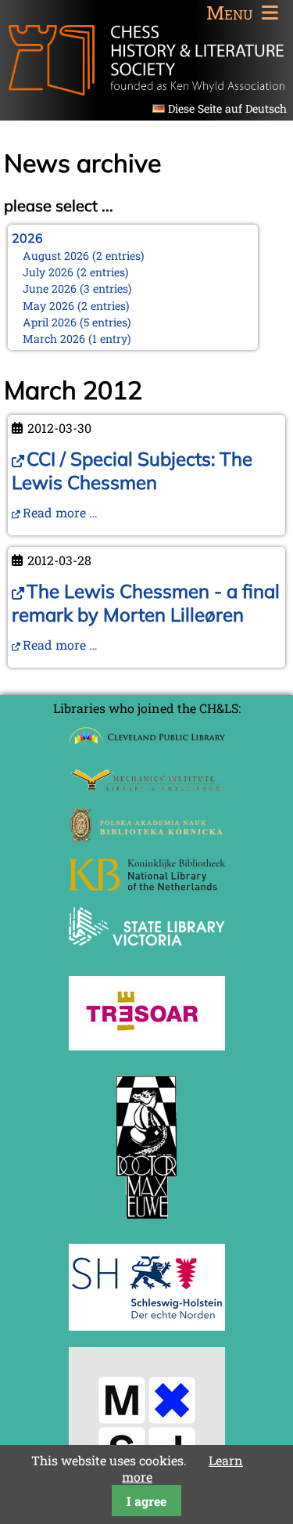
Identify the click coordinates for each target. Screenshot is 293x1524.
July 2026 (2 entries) (76, 272)
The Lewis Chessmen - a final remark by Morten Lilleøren (146, 602)
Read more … (60, 512)
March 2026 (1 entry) (77, 338)
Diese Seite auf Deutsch (227, 108)
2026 (27, 238)
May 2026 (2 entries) (76, 305)
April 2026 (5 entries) (77, 322)
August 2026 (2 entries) (84, 255)
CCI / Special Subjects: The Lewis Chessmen (132, 470)
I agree (146, 1501)
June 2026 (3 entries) (77, 288)
